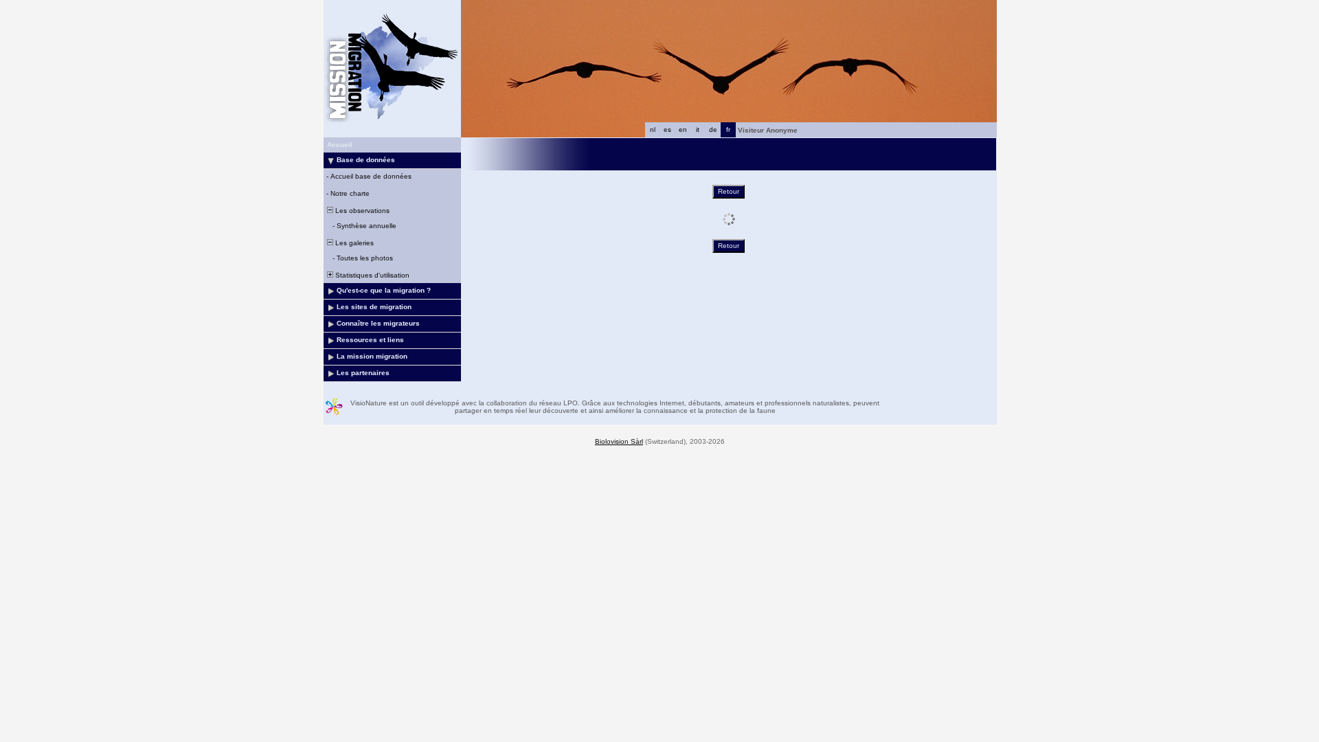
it (697, 129)
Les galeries (353, 243)
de (713, 129)
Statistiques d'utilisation (371, 275)
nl (652, 129)
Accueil (339, 144)
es (667, 129)
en (683, 129)
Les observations (361, 210)
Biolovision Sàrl (619, 441)
